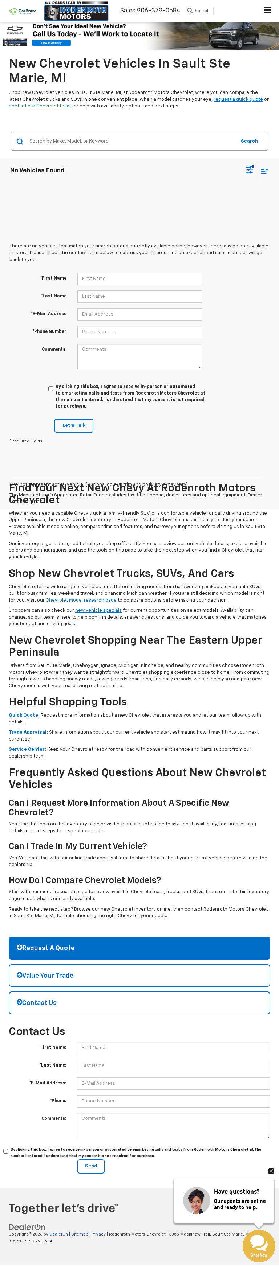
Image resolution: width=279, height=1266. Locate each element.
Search (249, 141)
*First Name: (52, 1048)
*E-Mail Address (48, 314)
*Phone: (58, 1101)
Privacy (99, 1234)
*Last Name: (53, 1065)
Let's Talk (73, 425)
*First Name (53, 278)
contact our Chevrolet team (40, 106)
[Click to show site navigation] (267, 11)
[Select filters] (249, 171)
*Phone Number (49, 332)
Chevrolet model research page (81, 600)
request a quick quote (238, 99)
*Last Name (53, 296)
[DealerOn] (27, 1227)
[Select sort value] (263, 171)
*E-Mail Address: (47, 1083)
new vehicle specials (98, 610)
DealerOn (58, 1234)
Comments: (54, 349)
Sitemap (79, 1234)
